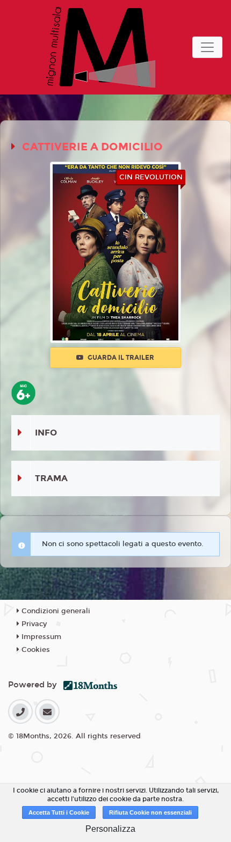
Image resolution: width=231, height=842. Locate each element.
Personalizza (110, 828)
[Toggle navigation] (207, 47)
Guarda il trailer (120, 357)
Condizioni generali (54, 611)
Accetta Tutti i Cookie (58, 812)
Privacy (33, 624)
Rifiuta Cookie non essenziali (150, 812)
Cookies (34, 649)
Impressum (40, 637)
